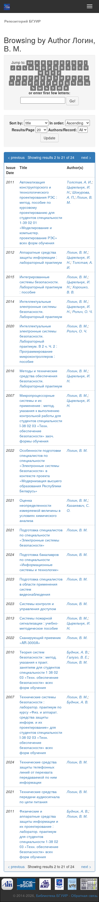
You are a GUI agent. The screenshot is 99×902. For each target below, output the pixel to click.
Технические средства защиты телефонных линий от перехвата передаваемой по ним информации (38, 772)
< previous (16, 157)
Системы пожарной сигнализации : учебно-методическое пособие (39, 623)
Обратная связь (84, 895)
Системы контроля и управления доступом (38, 606)
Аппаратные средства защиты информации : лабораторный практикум (41, 257)
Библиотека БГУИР (52, 895)
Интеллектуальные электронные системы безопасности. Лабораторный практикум (41, 309)
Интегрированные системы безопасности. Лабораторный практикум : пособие (41, 284)
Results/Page (23, 129)
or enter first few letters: (49, 92)
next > (86, 157)
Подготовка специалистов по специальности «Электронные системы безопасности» (41, 537)
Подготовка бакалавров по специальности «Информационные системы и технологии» (39, 562)
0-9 (30, 63)
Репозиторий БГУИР (22, 21)
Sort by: (16, 122)
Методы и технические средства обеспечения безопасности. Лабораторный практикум (41, 378)
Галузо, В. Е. (77, 657)
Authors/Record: (62, 129)
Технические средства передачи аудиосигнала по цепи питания (40, 796)
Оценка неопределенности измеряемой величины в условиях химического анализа (40, 510)
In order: (57, 122)
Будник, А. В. (77, 651)
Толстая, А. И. (79, 181)
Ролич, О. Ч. (82, 311)
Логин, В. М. (77, 252)
